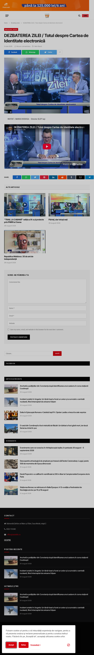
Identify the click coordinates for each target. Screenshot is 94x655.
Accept (11, 645)
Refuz (23, 645)
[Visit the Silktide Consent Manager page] (68, 645)
